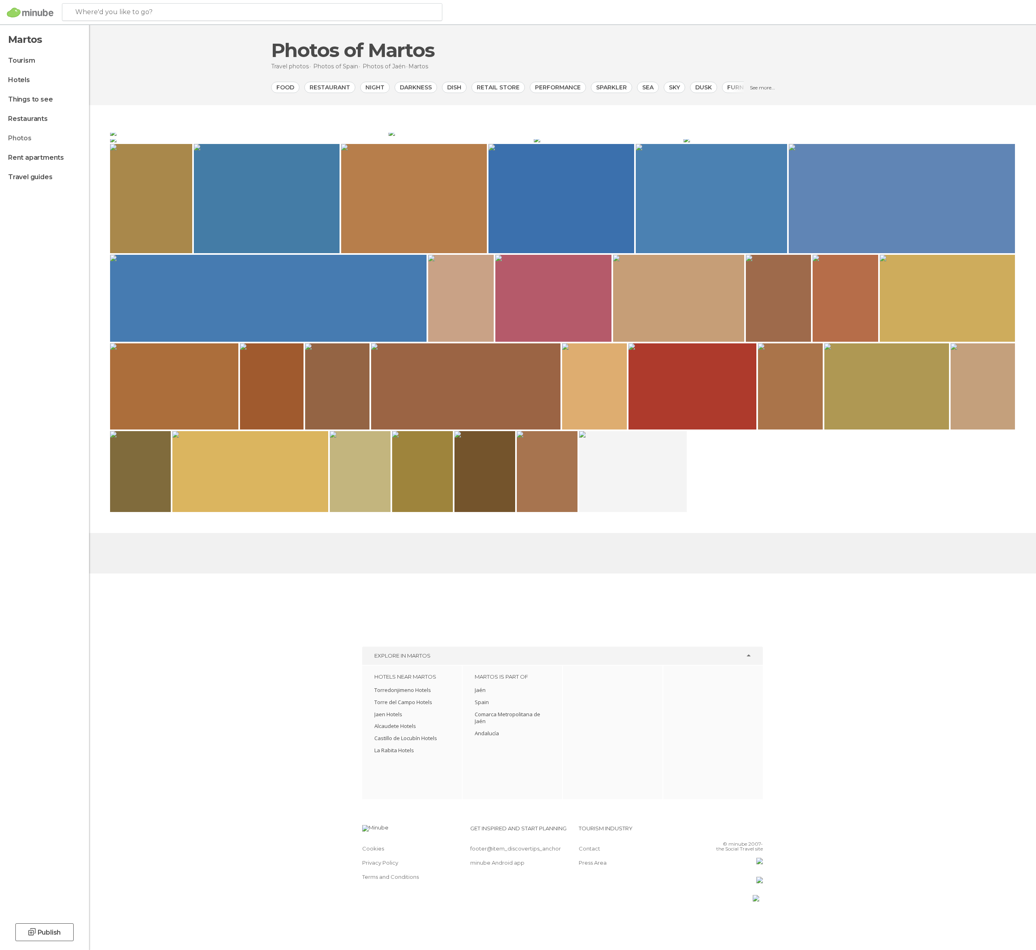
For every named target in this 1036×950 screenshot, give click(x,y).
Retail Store (498, 87)
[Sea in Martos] (701, 132)
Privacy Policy (380, 862)
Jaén (480, 690)
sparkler (611, 87)
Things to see (30, 99)
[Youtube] (757, 831)
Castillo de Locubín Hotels (405, 738)
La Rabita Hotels (394, 750)
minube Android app (497, 862)
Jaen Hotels (388, 714)
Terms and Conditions (390, 877)
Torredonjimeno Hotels (402, 690)
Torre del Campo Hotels (403, 702)
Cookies (373, 848)
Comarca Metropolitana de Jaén (507, 718)
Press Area (593, 862)
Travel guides (30, 177)
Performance (558, 87)
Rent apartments (36, 157)
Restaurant (330, 87)
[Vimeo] (743, 831)
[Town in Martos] (321, 139)
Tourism (21, 60)
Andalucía (487, 733)
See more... (762, 88)
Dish (454, 87)
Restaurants (28, 119)
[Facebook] (717, 831)
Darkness (416, 87)
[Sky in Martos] (248, 132)
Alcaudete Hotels (395, 726)
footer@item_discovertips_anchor (515, 848)
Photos (20, 138)
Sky (674, 87)
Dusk (703, 87)
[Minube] (30, 12)
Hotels (19, 80)
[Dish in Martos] (849, 139)
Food (285, 87)
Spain (482, 702)
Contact (589, 848)
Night (374, 87)
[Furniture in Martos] (608, 139)
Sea (648, 87)
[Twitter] (730, 831)
